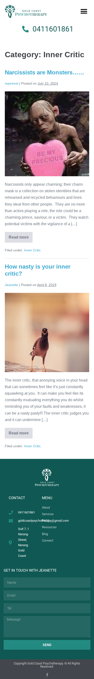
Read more (21, 235)
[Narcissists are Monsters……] (47, 133)
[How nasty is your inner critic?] (47, 332)
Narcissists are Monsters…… (44, 72)
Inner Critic (32, 250)
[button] (83, 11)
